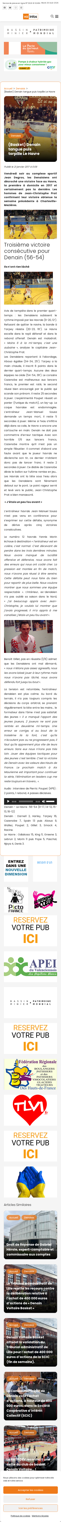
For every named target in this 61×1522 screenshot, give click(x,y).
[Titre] (5, 8)
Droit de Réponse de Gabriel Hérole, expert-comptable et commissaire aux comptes (30, 1249)
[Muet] (43, 801)
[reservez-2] (30, 1038)
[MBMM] (30, 31)
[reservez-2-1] (30, 930)
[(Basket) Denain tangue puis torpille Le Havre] (30, 98)
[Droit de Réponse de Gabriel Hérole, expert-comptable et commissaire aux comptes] (30, 1235)
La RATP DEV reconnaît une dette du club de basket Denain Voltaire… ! (28, 1464)
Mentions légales (40, 1515)
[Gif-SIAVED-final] (45, 869)
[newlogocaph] (30, 48)
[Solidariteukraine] (30, 1181)
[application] (30, 801)
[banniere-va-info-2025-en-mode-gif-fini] (30, 64)
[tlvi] (30, 1110)
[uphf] (16, 869)
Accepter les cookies (30, 1490)
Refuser (30, 1499)
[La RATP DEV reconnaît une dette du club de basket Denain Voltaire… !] (30, 1450)
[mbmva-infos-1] (30, 1002)
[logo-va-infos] (30, 16)
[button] (52, 16)
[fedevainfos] (30, 1074)
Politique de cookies (20, 1515)
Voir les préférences (30, 1508)
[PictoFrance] (16, 900)
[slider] (50, 801)
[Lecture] (8, 801)
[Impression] (30, 966)
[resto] (45, 900)
